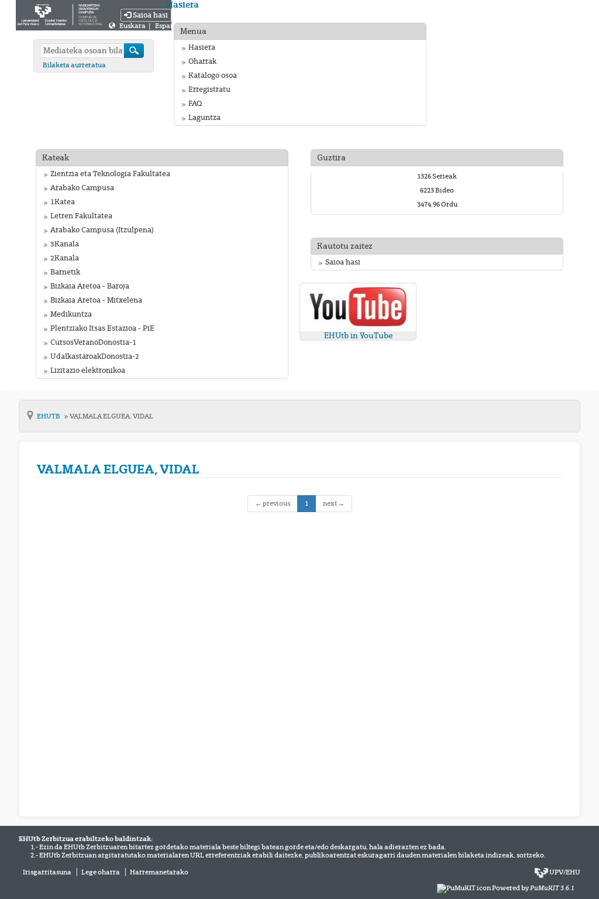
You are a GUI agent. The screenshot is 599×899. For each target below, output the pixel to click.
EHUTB (49, 416)
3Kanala (64, 244)
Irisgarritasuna (47, 872)
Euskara (133, 26)
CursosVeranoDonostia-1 (93, 342)
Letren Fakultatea (81, 216)
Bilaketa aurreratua (74, 65)
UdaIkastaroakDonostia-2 (94, 356)
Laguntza (204, 118)
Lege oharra (100, 872)
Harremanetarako (159, 872)
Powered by (533, 888)
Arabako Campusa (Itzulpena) (102, 230)
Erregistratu (209, 89)
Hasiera (201, 47)
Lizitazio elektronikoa (87, 370)
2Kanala (64, 258)
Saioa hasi (149, 15)
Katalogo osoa (212, 75)
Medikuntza (71, 314)
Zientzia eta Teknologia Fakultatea (110, 174)
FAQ (195, 103)
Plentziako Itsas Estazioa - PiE (102, 328)
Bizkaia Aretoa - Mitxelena (96, 300)
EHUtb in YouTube (358, 335)
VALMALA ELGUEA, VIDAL (111, 416)
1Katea (62, 202)
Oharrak (202, 61)
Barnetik (65, 272)
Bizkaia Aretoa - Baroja (89, 286)
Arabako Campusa (82, 188)
